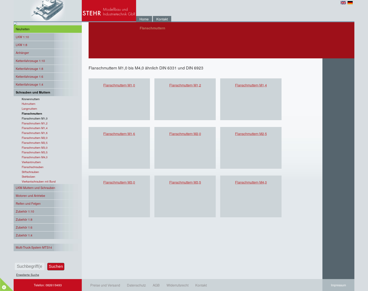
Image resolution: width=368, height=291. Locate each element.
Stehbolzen (28, 176)
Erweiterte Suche (27, 274)
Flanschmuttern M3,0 (119, 182)
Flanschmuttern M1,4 (251, 85)
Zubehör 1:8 (24, 219)
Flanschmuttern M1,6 (119, 133)
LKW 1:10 (22, 37)
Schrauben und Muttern (33, 92)
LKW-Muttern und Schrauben (35, 188)
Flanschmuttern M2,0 (185, 133)
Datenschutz (136, 285)
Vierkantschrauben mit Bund (39, 181)
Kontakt (162, 19)
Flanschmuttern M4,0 (251, 182)
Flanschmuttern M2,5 (251, 133)
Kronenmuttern (31, 99)
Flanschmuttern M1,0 (119, 85)
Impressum (338, 285)
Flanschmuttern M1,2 (185, 85)
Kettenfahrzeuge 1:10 (30, 61)
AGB (156, 285)
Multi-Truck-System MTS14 (34, 247)
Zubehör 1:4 (24, 235)
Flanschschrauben (32, 167)
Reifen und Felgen (28, 203)
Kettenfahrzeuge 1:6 (29, 76)
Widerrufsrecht (177, 285)
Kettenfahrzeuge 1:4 (29, 84)
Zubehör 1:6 (24, 227)
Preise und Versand (105, 285)
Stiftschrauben (30, 172)
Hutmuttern (28, 104)
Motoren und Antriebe (30, 195)
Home (144, 19)
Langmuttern (29, 109)
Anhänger (22, 52)
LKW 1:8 (21, 45)
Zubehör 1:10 (25, 211)
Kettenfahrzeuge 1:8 (29, 68)
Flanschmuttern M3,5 (185, 182)
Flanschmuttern (32, 113)
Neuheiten (23, 29)
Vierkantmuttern (31, 162)
